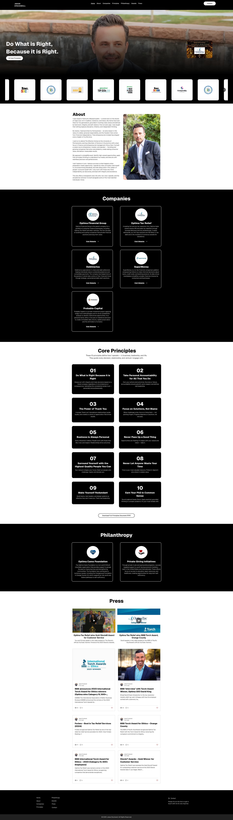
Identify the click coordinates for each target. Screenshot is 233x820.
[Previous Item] (9, 90)
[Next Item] (224, 90)
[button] (210, 56)
